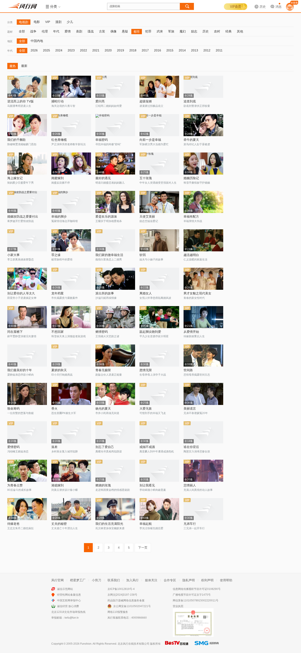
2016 (157, 50)
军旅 (171, 31)
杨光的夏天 (103, 408)
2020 (108, 50)
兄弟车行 (190, 523)
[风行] (23, 6)
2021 (95, 50)
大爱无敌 (145, 408)
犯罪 (148, 31)
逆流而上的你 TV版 (20, 101)
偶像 (113, 31)
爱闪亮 (100, 101)
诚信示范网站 (65, 589)
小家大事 (13, 255)
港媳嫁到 (57, 485)
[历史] (259, 3)
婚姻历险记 (191, 178)
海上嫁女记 (15, 178)
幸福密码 (101, 139)
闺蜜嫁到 (57, 178)
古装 (102, 31)
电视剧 (23, 22)
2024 (58, 50)
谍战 (90, 31)
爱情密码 (13, 447)
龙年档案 (57, 293)
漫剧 (58, 22)
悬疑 (125, 31)
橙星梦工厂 (77, 580)
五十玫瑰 (145, 178)
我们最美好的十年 (19, 370)
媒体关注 (151, 580)
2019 (120, 50)
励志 (194, 31)
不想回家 (57, 331)
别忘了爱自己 (104, 447)
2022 (83, 50)
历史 (206, 31)
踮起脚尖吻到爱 (150, 331)
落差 (54, 447)
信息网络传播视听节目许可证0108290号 (197, 589)
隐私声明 (188, 580)
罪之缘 (56, 255)
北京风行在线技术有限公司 (133, 643)
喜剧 (79, 31)
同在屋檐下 (15, 331)
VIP (47, 22)
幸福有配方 (191, 216)
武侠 (160, 31)
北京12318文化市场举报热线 (68, 611)
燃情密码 (101, 331)
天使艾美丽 (147, 216)
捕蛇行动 (57, 101)
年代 (56, 31)
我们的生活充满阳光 (109, 523)
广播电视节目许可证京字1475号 (192, 594)
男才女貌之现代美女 (197, 293)
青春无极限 (103, 370)
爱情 (68, 31)
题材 (10, 31)
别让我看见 (147, 485)
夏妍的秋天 (59, 370)
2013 (194, 50)
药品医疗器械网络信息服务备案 (126, 600)
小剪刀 (96, 580)
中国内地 (37, 41)
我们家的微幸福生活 (109, 255)
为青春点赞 (15, 485)
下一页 (142, 547)
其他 (240, 31)
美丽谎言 (190, 408)
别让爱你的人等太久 (21, 293)
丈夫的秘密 (59, 523)
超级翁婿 (145, 101)
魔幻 (183, 31)
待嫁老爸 (13, 523)
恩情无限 (145, 370)
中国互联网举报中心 (69, 600)
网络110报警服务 (118, 611)
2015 (169, 50)
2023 (71, 50)
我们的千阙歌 (16, 139)
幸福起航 (145, 523)
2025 (46, 50)
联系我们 (114, 580)
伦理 (45, 31)
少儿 (70, 22)
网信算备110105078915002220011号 (195, 600)
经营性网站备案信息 (69, 594)
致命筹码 (13, 408)
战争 (33, 31)
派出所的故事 (104, 293)
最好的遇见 (103, 178)
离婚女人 (145, 293)
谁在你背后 (191, 447)
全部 (22, 31)
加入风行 (132, 580)
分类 (10, 22)
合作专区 (170, 580)
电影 (37, 22)
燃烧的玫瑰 (103, 485)
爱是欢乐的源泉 (106, 216)
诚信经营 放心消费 (68, 606)
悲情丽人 (190, 485)
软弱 (142, 255)
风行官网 (57, 580)
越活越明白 (191, 255)
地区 (10, 41)
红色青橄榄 (59, 139)
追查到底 (190, 101)
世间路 (188, 370)
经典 (228, 31)
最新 (24, 66)
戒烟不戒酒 (147, 447)
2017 (145, 50)
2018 (132, 50)
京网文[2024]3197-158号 (122, 594)
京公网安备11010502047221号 (132, 606)
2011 (219, 50)
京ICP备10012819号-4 (121, 589)
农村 (217, 31)
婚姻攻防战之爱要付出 (22, 216)
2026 (34, 50)
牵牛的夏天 (191, 139)
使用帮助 (226, 580)
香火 (54, 408)
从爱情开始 (191, 331)
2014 (182, 50)
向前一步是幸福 (150, 139)
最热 (12, 66)
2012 (206, 50)
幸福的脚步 (59, 216)
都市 (137, 31)
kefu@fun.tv (72, 617)
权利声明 (207, 580)
